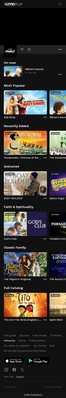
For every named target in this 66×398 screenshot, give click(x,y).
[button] (33, 71)
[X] (22, 369)
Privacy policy (37, 340)
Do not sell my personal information (25, 350)
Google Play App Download (38, 361)
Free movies (39, 335)
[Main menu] (60, 4)
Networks (9, 340)
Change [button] (20, 376)
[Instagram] (6, 369)
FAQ (52, 345)
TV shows (55, 335)
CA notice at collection (17, 345)
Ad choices (40, 345)
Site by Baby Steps (53, 387)
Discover (24, 335)
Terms (22, 340)
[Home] (13, 4)
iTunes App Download (14, 361)
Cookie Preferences (33, 395)
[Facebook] (14, 369)
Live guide (10, 335)
